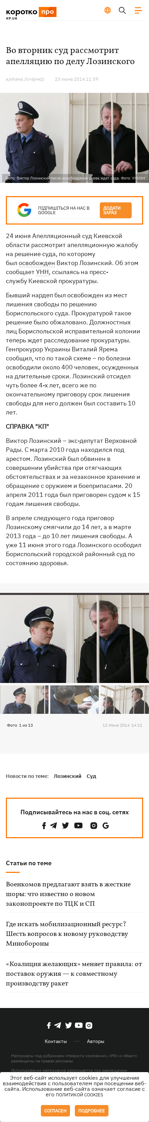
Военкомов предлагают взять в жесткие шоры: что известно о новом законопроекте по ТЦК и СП (68, 894)
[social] (44, 825)
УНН (42, 272)
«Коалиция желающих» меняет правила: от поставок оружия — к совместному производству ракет (74, 974)
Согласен (55, 1111)
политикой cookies (79, 1095)
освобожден (37, 263)
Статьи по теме (29, 863)
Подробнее (91, 1111)
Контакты (56, 1041)
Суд (91, 776)
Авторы (95, 1041)
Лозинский (67, 776)
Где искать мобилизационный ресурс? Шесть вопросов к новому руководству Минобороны (67, 934)
